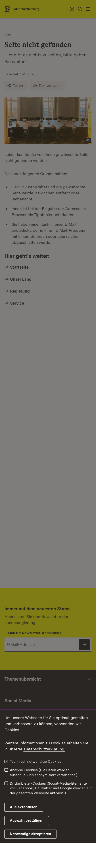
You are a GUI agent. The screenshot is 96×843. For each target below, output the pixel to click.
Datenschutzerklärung (44, 749)
